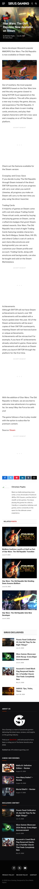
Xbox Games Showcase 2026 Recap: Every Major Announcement (26, 656)
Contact (33, 875)
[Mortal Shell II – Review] (8, 792)
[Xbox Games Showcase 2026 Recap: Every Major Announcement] (8, 657)
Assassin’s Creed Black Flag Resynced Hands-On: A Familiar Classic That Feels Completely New (25, 674)
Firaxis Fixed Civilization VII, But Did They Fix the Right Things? (26, 642)
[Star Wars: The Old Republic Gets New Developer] (19, 600)
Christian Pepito (10, 36)
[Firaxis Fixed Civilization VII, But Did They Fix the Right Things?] (8, 642)
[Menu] (3, 3)
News (6, 18)
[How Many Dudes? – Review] (8, 780)
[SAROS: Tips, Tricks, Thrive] (8, 691)
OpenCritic (13, 740)
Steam (12, 430)
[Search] (36, 3)
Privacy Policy (8, 875)
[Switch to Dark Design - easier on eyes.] (32, 3)
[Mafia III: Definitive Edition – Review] (8, 768)
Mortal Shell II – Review (25, 789)
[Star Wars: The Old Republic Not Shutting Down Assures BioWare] (19, 568)
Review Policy (22, 875)
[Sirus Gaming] (18, 3)
